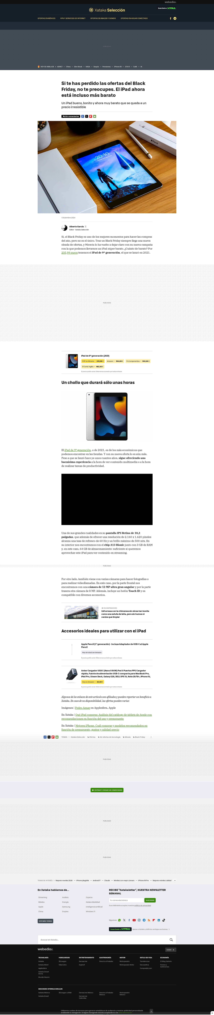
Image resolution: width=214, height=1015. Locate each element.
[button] (78, 226)
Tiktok (164, 920)
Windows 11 (90, 911)
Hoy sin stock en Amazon (91, 652)
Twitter (86, 116)
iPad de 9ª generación (77, 450)
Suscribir (150, 900)
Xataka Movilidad (93, 902)
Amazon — (115, 361)
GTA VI (127, 66)
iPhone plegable (82, 880)
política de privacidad (142, 905)
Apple (40, 906)
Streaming (42, 897)
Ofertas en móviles (46, 18)
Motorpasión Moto (127, 965)
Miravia (128, 737)
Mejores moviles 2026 (64, 880)
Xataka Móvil (43, 965)
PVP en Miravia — (93, 361)
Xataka (41, 961)
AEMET (60, 66)
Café (135, 66)
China (68, 66)
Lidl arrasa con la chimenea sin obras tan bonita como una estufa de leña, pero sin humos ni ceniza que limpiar (125, 613)
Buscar (171, 940)
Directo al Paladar (106, 961)
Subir (169, 950)
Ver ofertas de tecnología (110, 737)
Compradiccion (146, 968)
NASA (88, 66)
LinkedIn (159, 920)
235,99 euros (69, 252)
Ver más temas (45, 921)
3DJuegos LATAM (65, 992)
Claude (107, 880)
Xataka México (44, 992)
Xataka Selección (107, 10)
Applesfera (42, 968)
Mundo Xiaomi (43, 977)
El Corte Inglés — (92, 366)
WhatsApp (119, 920)
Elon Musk (78, 66)
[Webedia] (170, 1)
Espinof (82, 965)
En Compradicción (110, 608)
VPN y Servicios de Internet (72, 18)
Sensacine (83, 961)
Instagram (139, 920)
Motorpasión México (125, 993)
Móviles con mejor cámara (124, 880)
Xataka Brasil (43, 996)
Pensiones (106, 66)
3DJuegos (62, 961)
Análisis (65, 897)
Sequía (96, 66)
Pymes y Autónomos (164, 966)
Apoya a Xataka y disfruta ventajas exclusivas (150, 929)
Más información (125, 1012)
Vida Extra (63, 965)
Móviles (41, 902)
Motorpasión (125, 961)
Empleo (65, 911)
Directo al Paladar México (106, 993)
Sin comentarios (72, 116)
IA (141, 66)
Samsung (66, 906)
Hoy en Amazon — (92, 682)
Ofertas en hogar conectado (134, 18)
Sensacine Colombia (83, 997)
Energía (65, 902)
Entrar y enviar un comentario (108, 790)
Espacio (89, 897)
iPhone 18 (117, 66)
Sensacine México (86, 992)
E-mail (94, 116)
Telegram (174, 18)
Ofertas (92, 737)
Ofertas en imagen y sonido (103, 18)
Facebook (170, 18)
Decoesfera (144, 965)
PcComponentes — (138, 361)
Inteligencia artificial (94, 906)
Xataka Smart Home (43, 972)
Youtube (134, 920)
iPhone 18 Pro (143, 880)
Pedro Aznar (82, 707)
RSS (149, 920)
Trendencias (144, 961)
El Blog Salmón (166, 961)
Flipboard (90, 116)
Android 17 (97, 880)
